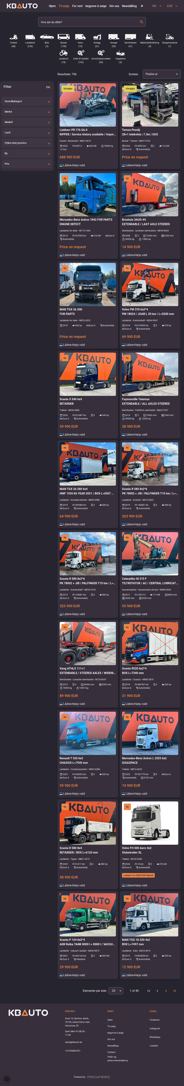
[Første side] (148, 991)
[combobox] (162, 74)
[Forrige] (157, 991)
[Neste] (166, 991)
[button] (27, 101)
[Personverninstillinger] (7, 1079)
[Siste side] (174, 991)
